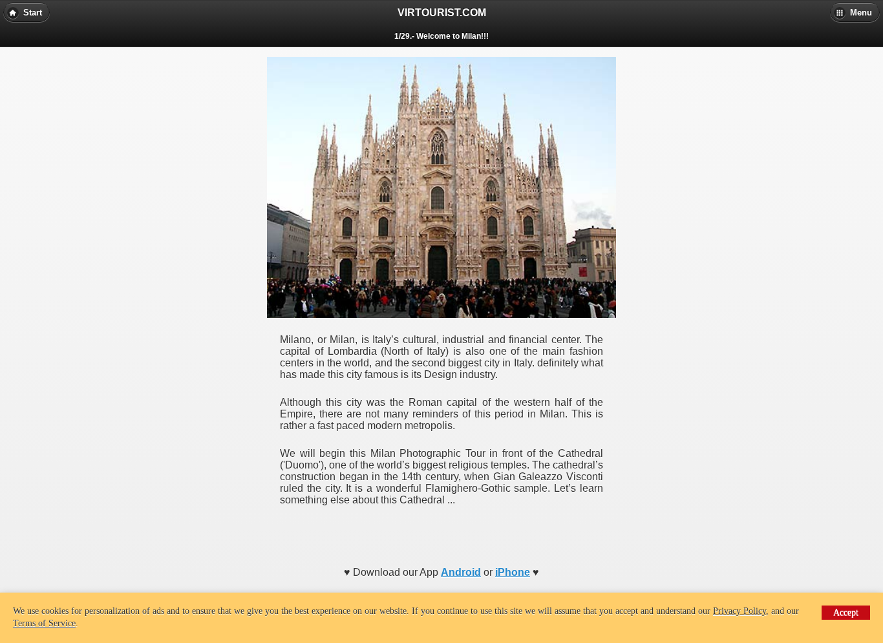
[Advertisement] (441, 532)
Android (461, 572)
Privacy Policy (739, 611)
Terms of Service (44, 623)
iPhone (512, 572)
